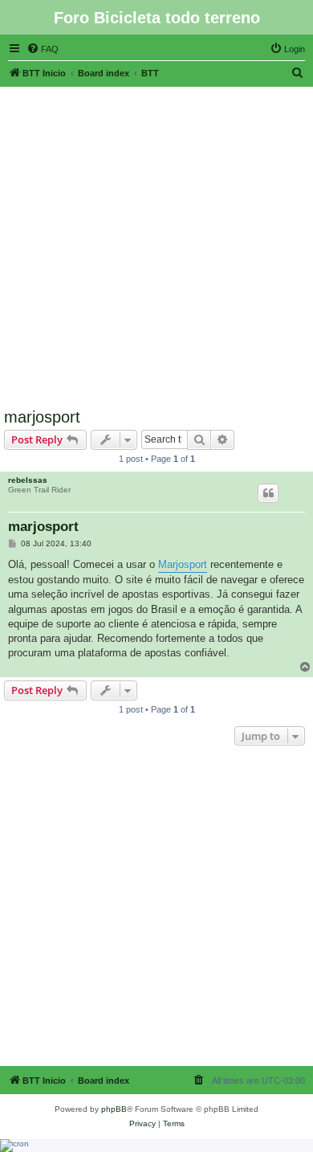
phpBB (114, 1109)
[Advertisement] (156, 243)
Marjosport (182, 564)
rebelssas (27, 480)
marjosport (42, 417)
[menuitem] (42, 49)
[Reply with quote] (268, 493)
